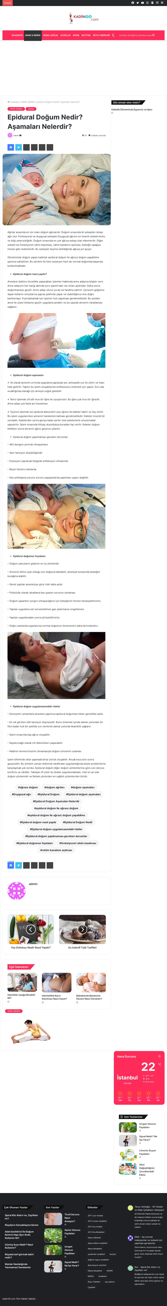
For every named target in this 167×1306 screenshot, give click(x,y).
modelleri (102, 1276)
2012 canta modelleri (97, 1221)
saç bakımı (110, 1282)
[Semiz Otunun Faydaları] (53, 1235)
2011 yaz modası (95, 1215)
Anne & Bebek (33, 35)
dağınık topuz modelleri (98, 1259)
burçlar (113, 1254)
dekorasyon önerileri (97, 1265)
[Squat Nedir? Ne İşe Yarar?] (128, 1141)
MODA (91, 1276)
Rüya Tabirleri (101, 35)
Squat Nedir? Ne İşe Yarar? (26, 1)
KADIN (110, 1270)
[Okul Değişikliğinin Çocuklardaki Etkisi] (128, 1169)
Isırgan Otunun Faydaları (70, 1250)
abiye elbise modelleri (97, 1243)
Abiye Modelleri (95, 1248)
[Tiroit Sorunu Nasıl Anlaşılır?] (53, 1219)
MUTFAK (86, 35)
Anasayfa (17, 35)
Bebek (31, 109)
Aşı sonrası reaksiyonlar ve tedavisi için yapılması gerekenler (148, 1240)
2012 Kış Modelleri (96, 1232)
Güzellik (65, 35)
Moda (76, 35)
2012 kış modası (95, 1226)
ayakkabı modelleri (96, 1254)
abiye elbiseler (94, 1237)
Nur (136, 1267)
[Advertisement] (83, 67)
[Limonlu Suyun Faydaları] (128, 1155)
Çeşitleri (91, 1287)
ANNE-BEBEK (28, 102)
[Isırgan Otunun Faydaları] (128, 1127)
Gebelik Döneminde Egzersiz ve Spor (131, 109)
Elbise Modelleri (95, 1270)
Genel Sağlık (50, 35)
